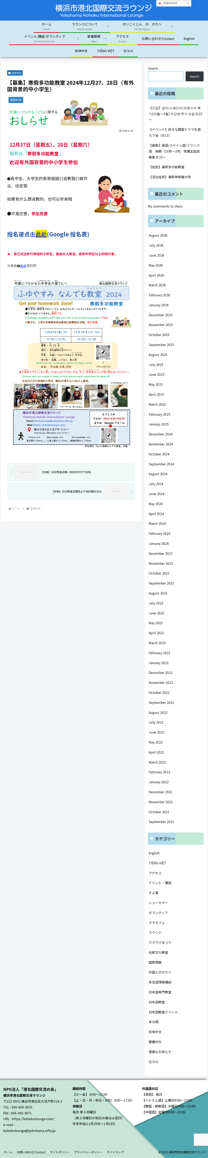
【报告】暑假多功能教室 (166, 166)
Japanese (169, 3)
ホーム (8, 1152)
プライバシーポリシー (88, 1152)
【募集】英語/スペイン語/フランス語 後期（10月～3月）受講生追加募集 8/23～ (174, 151)
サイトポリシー (60, 1152)
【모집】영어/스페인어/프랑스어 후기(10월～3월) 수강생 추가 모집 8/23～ (175, 113)
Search (153, 68)
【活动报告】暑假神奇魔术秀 (170, 176)
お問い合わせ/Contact (31, 1152)
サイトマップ (115, 1152)
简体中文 (17, 73)
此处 (41, 234)
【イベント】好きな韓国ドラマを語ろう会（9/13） (175, 132)
